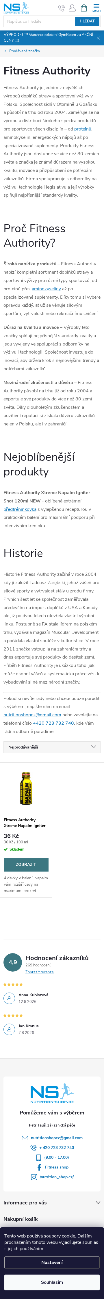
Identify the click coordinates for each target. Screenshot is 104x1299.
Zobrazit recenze (39, 972)
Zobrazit (26, 864)
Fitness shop (56, 1167)
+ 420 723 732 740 (56, 1147)
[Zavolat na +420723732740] (61, 8)
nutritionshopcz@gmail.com (32, 715)
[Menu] (96, 7)
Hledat (87, 21)
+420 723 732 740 (53, 723)
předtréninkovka (19, 509)
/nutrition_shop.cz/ (57, 1177)
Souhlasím (52, 1282)
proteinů (82, 129)
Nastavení (52, 1262)
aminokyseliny (46, 289)
